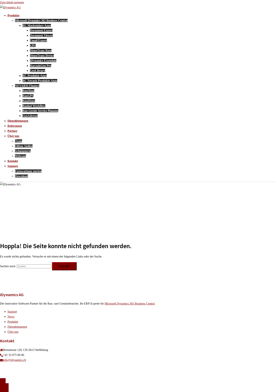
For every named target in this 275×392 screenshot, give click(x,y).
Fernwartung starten (28, 171)
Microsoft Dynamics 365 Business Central (41, 20)
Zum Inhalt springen (12, 2)
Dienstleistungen (17, 120)
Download (21, 176)
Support (12, 166)
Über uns (13, 136)
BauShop (28, 90)
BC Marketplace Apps (36, 25)
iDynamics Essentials (43, 60)
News (10, 316)
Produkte (13, 15)
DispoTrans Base (40, 50)
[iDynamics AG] (10, 7)
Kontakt (12, 161)
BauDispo (28, 100)
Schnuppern (23, 150)
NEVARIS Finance (27, 85)
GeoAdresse (30, 115)
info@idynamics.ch (14, 360)
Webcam (20, 156)
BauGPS (27, 95)
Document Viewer (41, 35)
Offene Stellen (24, 146)
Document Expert (41, 30)
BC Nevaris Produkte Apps (39, 80)
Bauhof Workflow (33, 105)
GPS (33, 45)
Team (18, 141)
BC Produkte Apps (34, 75)
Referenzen (14, 125)
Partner (12, 130)
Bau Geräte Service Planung (40, 110)
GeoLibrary (37, 70)
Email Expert (38, 40)
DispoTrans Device (42, 55)
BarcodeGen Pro (40, 65)
